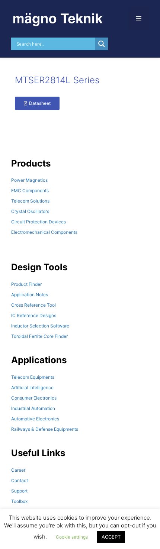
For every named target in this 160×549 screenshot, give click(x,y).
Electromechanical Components (44, 232)
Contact (19, 480)
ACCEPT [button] (111, 537)
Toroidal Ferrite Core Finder (39, 336)
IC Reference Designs (33, 315)
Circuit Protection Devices (38, 222)
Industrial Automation (33, 408)
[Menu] (138, 18)
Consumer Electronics (34, 398)
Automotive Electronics (35, 419)
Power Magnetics (29, 180)
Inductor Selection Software (40, 326)
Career (18, 470)
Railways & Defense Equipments (44, 429)
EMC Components (30, 190)
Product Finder (26, 284)
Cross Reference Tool (33, 305)
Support (19, 491)
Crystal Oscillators (30, 211)
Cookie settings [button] (72, 537)
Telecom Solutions (30, 201)
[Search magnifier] (101, 44)
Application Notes (29, 294)
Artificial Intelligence (32, 387)
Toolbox (19, 501)
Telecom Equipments (32, 377)
